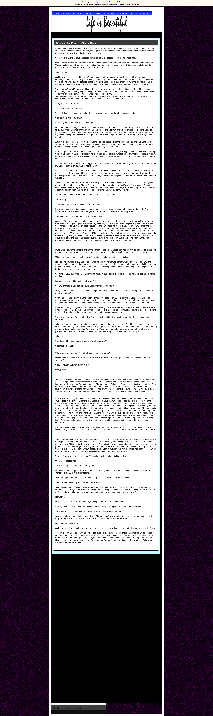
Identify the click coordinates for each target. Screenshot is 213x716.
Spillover (88, 13)
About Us (133, 13)
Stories (97, 13)
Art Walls (66, 13)
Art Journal (144, 13)
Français (112, 2)
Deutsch (119, 2)
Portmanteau (77, 13)
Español (98, 2)
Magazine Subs (108, 13)
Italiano (105, 2)
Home (58, 13)
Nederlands (127, 2)
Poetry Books (122, 13)
